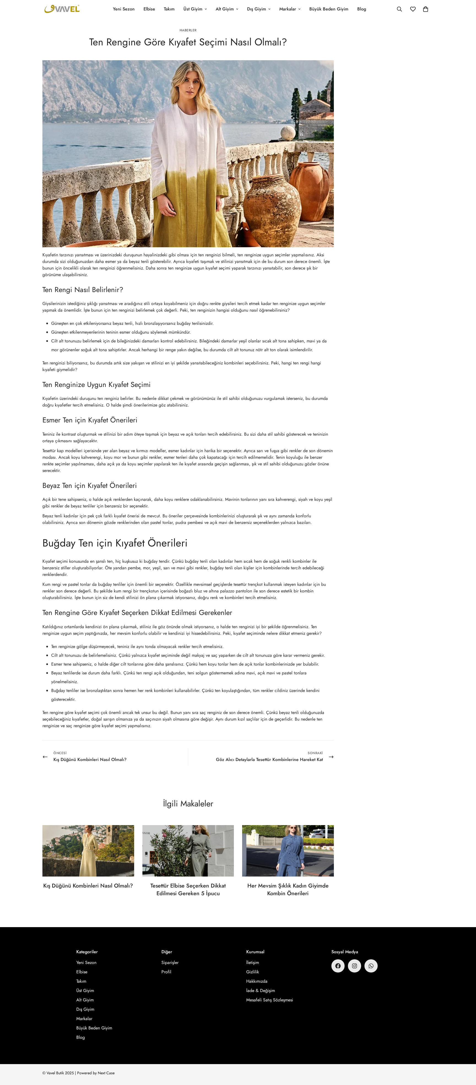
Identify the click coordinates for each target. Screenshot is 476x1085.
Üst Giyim (192, 9)
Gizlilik (252, 972)
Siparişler (169, 962)
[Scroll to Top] (465, 1055)
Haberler (188, 30)
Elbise (149, 9)
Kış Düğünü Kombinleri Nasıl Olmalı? (88, 886)
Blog (361, 9)
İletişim (252, 962)
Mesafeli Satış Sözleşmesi (269, 1000)
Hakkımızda (256, 981)
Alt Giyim (225, 9)
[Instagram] (354, 966)
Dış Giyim (256, 9)
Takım (169, 9)
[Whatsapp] (371, 966)
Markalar (287, 9)
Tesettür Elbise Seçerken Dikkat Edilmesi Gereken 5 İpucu (188, 889)
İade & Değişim (260, 990)
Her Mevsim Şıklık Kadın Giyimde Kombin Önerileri (288, 889)
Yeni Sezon (124, 9)
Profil (166, 972)
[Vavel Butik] (62, 9)
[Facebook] (338, 966)
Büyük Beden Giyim (328, 9)
